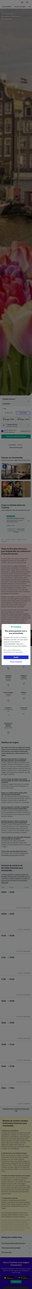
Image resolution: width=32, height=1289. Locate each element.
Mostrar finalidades (16, 662)
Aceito (16, 657)
